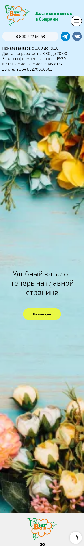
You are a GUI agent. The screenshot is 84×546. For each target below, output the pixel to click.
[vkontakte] (77, 36)
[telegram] (65, 36)
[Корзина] (76, 538)
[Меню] (76, 21)
